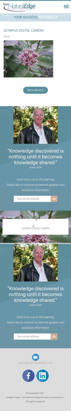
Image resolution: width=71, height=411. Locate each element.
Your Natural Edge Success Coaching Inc (42, 397)
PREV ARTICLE (35, 90)
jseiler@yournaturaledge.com (35, 362)
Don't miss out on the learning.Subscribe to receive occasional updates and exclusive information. (35, 185)
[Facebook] (28, 375)
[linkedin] (42, 375)
